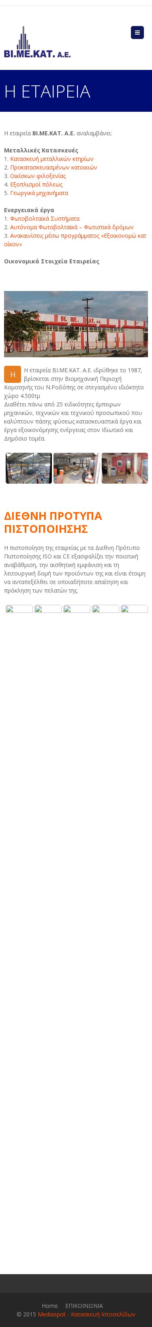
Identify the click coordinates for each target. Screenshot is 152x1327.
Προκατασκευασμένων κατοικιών (53, 167)
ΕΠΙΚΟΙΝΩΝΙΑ (84, 1306)
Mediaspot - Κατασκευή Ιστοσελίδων (86, 1314)
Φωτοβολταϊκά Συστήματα (44, 218)
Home (50, 1306)
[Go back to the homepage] (37, 42)
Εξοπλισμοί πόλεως (36, 184)
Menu (143, 32)
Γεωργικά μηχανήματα (39, 193)
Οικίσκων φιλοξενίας (38, 176)
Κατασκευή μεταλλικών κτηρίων (51, 159)
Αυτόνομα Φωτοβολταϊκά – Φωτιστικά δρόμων (72, 227)
